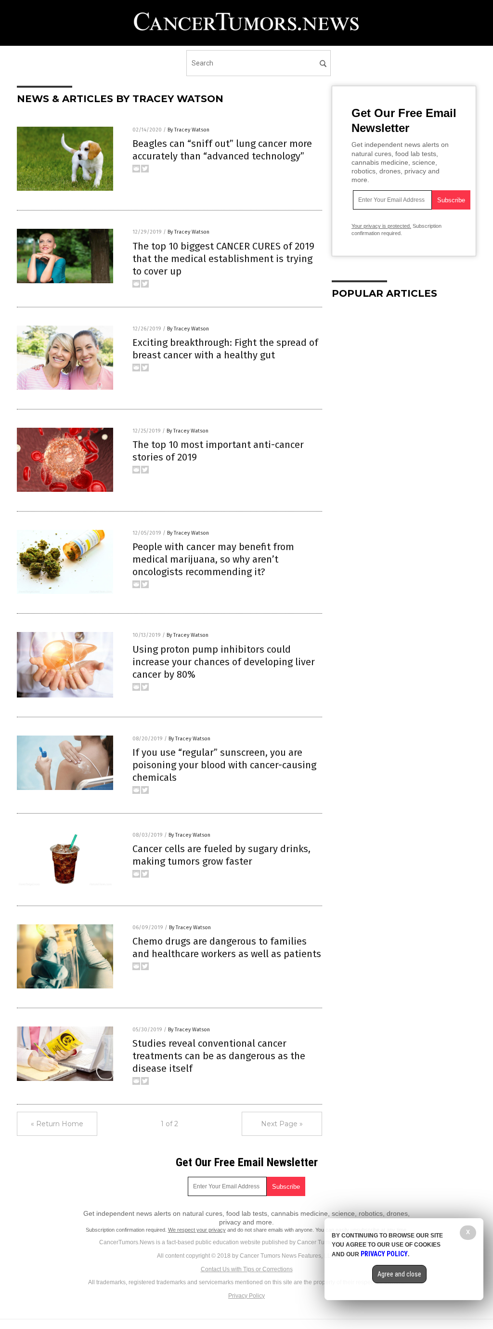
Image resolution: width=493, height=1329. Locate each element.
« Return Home (57, 1123)
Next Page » (282, 1123)
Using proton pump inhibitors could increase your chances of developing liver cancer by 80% (223, 662)
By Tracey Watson (188, 130)
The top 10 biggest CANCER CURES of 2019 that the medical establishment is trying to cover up (223, 258)
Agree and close (399, 1274)
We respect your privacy (197, 1230)
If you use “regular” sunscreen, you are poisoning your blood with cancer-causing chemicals (224, 765)
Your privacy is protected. (381, 226)
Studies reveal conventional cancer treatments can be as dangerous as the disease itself (218, 1056)
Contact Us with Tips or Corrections (247, 1269)
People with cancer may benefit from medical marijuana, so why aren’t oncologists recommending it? (213, 559)
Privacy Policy (246, 1295)
